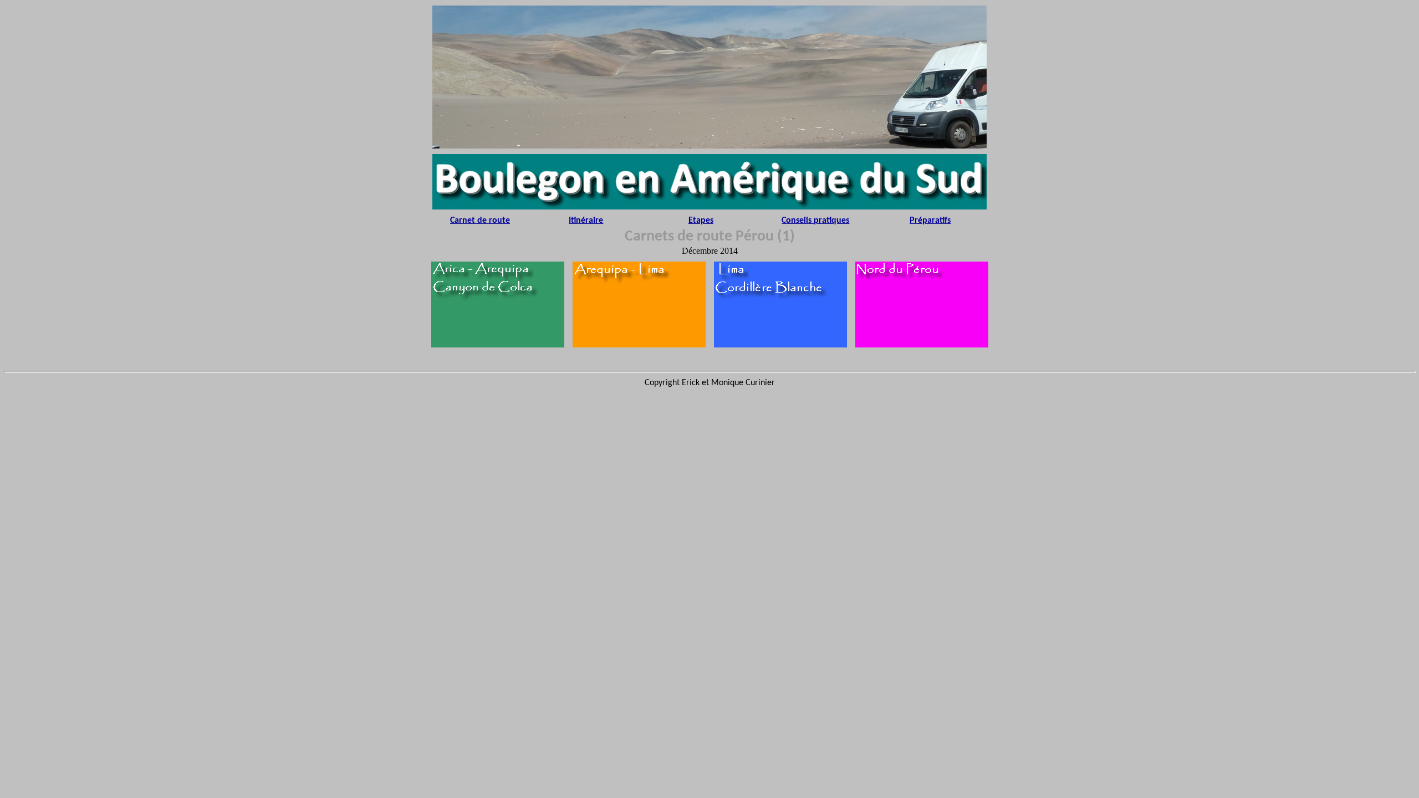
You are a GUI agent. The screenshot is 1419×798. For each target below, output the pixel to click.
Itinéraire (586, 220)
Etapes (700, 220)
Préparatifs (930, 220)
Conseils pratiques (815, 220)
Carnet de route (480, 220)
